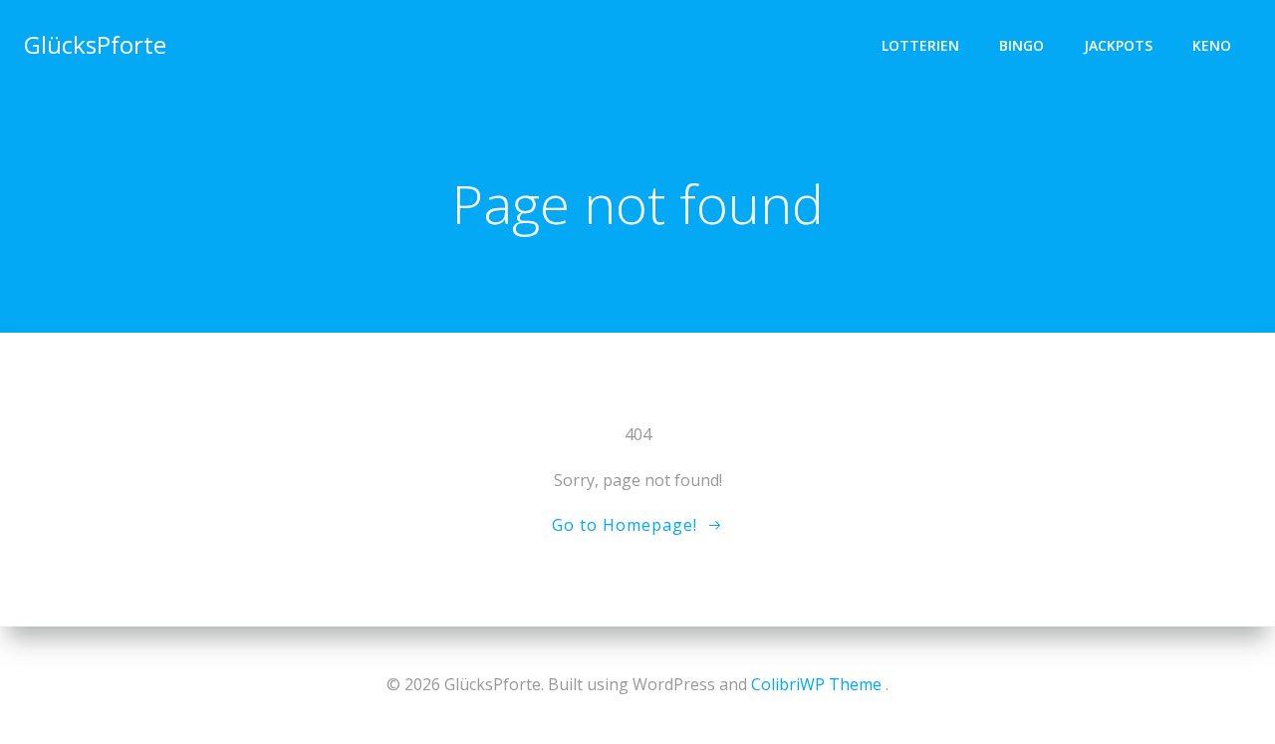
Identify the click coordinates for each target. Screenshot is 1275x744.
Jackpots (1118, 45)
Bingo (1021, 45)
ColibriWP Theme (816, 684)
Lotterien (920, 45)
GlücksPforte (95, 44)
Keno (1211, 45)
